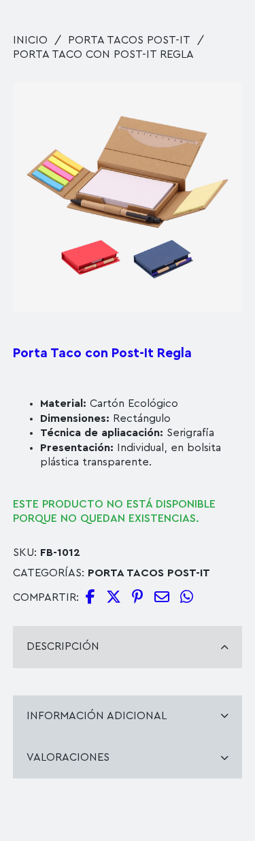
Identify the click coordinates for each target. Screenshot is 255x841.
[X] (113, 597)
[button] (224, 101)
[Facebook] (90, 597)
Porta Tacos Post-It (129, 40)
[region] (127, 681)
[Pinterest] (137, 597)
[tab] (127, 646)
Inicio (30, 40)
